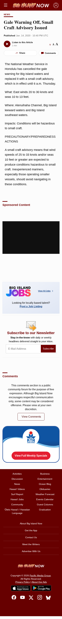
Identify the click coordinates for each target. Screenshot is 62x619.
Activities (17, 473)
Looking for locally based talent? (31, 304)
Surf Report (17, 494)
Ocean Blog (45, 484)
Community (17, 504)
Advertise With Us (31, 551)
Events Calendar (45, 499)
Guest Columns (45, 504)
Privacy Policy (22, 582)
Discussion (17, 479)
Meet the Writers (31, 544)
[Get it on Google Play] (41, 588)
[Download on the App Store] (20, 588)
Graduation (45, 509)
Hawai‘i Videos (17, 489)
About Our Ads (39, 582)
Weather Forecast (45, 494)
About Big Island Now (31, 523)
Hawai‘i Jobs (17, 499)
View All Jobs (44, 291)
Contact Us (31, 537)
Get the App (31, 530)
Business (45, 473)
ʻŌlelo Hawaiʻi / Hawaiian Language (17, 511)
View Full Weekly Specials (31, 455)
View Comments (31, 416)
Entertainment (45, 479)
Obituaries (45, 489)
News (7, 14)
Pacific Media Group (40, 575)
